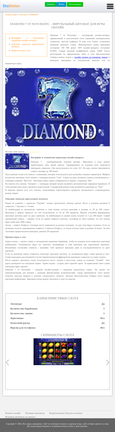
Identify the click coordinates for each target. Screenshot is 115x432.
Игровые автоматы (35, 413)
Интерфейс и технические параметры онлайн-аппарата (27, 39)
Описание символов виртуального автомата (27, 45)
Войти (61, 4)
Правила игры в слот (20, 50)
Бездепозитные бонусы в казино (65, 413)
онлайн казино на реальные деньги (91, 57)
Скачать (51, 4)
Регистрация (75, 4)
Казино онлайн (13, 413)
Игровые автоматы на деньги (20, 417)
